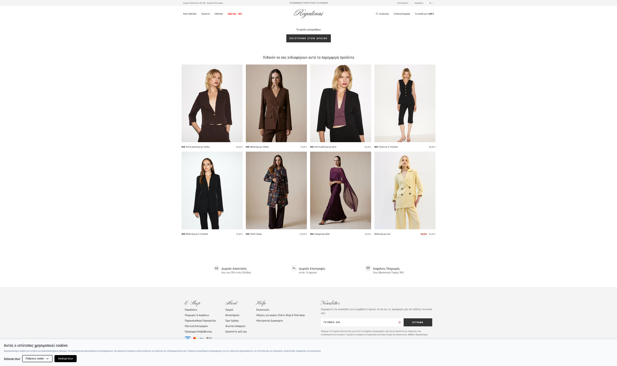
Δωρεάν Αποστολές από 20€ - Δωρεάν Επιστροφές (203, 3)
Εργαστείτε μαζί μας (236, 331)
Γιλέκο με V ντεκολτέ (388, 147)
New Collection (190, 14)
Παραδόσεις (191, 309)
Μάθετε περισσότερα (418, 334)
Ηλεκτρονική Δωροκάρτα (269, 320)
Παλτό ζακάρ (256, 234)
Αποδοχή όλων (65, 358)
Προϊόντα (205, 14)
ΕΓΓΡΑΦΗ (417, 322)
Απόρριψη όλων (12, 358)
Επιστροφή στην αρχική (309, 38)
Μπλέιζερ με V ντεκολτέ (197, 234)
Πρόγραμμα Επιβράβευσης (198, 331)
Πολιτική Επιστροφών (196, 326)
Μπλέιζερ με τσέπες (259, 147)
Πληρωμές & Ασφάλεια (197, 315)
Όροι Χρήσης (232, 320)
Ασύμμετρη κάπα (322, 234)
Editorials (219, 14)
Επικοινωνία (262, 309)
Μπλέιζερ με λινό (382, 234)
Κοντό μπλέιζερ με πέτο (325, 147)
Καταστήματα (402, 3)
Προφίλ (229, 309)
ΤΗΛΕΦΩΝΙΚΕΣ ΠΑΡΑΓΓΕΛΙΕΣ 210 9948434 (308, 3)
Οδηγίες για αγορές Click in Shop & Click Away (280, 315)
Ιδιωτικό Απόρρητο (235, 326)
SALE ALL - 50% (235, 14)
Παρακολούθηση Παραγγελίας (200, 320)
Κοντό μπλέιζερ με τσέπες (198, 147)
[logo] (308, 13)
